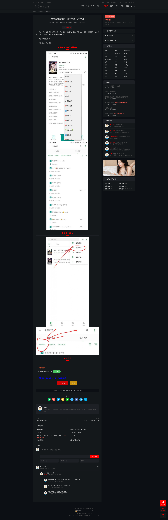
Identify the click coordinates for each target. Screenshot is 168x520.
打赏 (73, 383)
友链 (108, 2)
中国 (106, 65)
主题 (125, 73)
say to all (117, 53)
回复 (56, 468)
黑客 (106, 67)
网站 (106, 56)
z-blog (126, 65)
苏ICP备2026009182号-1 (89, 508)
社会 (125, 53)
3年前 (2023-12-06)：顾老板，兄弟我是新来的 (119, 143)
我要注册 (43, 2)
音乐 (125, 70)
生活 (92, 6)
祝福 (116, 73)
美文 (125, 56)
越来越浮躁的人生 (75, 440)
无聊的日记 (40, 429)
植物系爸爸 (40, 440)
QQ (106, 76)
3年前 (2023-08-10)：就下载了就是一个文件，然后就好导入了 (121, 154)
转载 (125, 62)
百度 (106, 70)
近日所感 (44, 11)
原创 (106, 50)
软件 (116, 62)
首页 (82, 6)
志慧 (39, 11)
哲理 (125, 67)
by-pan (107, 53)
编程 (125, 76)
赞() (82, 22)
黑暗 (116, 70)
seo (106, 73)
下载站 (120, 2)
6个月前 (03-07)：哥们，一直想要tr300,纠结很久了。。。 (120, 131)
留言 (116, 6)
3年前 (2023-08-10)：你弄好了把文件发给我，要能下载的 (120, 149)
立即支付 (56, 371)
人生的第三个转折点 (75, 432)
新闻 (116, 56)
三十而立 (72, 435)
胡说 (125, 59)
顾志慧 (46, 407)
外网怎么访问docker (41, 420)
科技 (98, 6)
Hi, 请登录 (36, 2)
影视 (116, 67)
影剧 (116, 65)
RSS (103, 2)
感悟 (116, 50)
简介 (111, 6)
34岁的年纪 (40, 432)
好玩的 (106, 6)
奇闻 (116, 76)
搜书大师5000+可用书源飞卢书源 (67, 19)
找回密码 (49, 2)
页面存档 (113, 2)
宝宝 (87, 6)
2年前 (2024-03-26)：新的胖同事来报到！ (120, 137)
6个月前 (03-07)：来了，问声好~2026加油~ (118, 125)
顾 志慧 (45, 474)
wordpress (127, 50)
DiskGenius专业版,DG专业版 (91, 420)
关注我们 (131, 2)
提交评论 (94, 456)
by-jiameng (108, 59)
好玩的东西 (67, 27)
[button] (133, 167)
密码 (122, 6)
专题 (127, 6)
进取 (106, 62)
